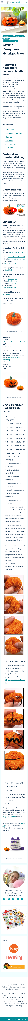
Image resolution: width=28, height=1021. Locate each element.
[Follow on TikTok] (22, 899)
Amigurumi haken (8, 36)
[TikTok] (25, 1019)
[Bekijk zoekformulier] (26, 2)
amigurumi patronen (9, 817)
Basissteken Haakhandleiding (15, 133)
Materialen (9, 137)
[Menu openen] (2, 2)
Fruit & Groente (19, 36)
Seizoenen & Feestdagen (10, 41)
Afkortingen (9, 141)
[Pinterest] (12, 1019)
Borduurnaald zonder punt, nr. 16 (14, 342)
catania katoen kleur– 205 (16, 257)
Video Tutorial (10, 130)
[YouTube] (8, 1019)
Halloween (6, 38)
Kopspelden (7, 346)
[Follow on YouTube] (17, 899)
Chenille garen (12, 279)
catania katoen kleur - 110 (16, 259)
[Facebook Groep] (22, 1019)
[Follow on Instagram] (13, 899)
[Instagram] (15, 1019)
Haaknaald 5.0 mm (10, 288)
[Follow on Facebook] (4, 899)
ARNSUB (8, 270)
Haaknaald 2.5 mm (10, 263)
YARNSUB (6, 294)
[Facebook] (19, 1019)
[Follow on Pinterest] (8, 899)
